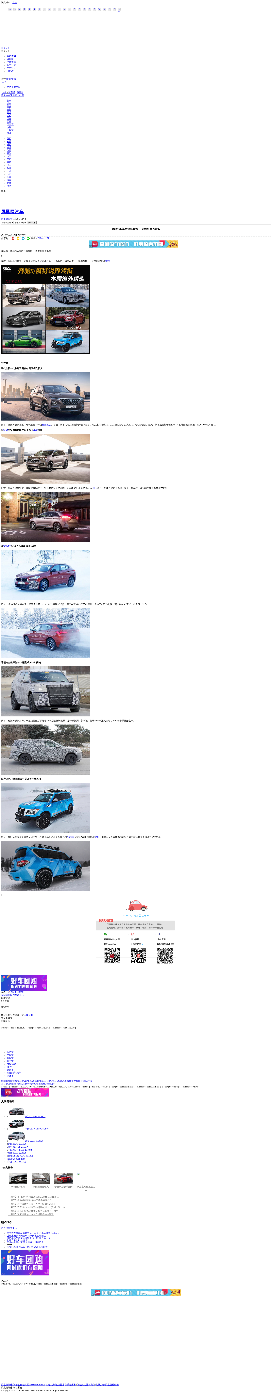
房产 (9, 159)
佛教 (9, 186)
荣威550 (51, 1084)
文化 (9, 171)
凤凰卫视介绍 (112, 1384)
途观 (10, 1144)
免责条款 (81, 1384)
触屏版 (10, 59)
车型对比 (11, 68)
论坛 (9, 127)
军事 (9, 177)
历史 (9, 174)
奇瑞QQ (43, 1084)
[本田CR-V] (16, 1128)
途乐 (97, 837)
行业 (9, 133)
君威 (8, 1081)
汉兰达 (28, 1116)
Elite (95, 488)
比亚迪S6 (18, 1084)
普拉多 (68, 1081)
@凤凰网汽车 (17, 992)
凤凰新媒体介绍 (9, 1384)
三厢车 (10, 1055)
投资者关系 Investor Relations (31, 1384)
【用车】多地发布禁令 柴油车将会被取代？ (30, 1200)
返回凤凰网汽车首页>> (12, 995)
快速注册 (10, 95)
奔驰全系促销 (18, 1186)
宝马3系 (21, 1081)
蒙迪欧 (13, 1081)
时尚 (9, 153)
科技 (9, 162)
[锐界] (16, 1141)
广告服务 (50, 1384)
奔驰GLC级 (13, 1156)
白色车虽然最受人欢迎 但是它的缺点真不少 (28, 1238)
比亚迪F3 (82, 1081)
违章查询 (11, 62)
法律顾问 (90, 1384)
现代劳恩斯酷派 (31, 1084)
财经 (9, 144)
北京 (14, 2)
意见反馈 (100, 1384)
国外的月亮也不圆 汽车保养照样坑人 (25, 1242)
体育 (9, 150)
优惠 (9, 118)
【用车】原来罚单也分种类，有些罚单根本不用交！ (34, 1211)
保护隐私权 (70, 1384)
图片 (9, 112)
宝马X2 (7, 546)
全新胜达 (46, 425)
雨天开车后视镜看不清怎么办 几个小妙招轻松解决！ (33, 1233)
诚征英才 (59, 1384)
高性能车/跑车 (14, 1072)
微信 (13, 79)
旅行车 (10, 1070)
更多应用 (5, 48)
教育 (9, 168)
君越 (89, 1081)
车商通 (11, 92)
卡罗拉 (74, 1081)
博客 (9, 180)
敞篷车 (10, 1075)
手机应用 (11, 56)
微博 (8, 79)
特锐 (5, 430)
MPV (9, 1067)
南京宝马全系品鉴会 (86, 1188)
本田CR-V (30, 1128)
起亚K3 (28, 1081)
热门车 (10, 1052)
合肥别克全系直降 (63, 1186)
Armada (70, 837)
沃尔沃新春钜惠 (41, 1186)
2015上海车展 (13, 87)
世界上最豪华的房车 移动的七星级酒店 (26, 1235)
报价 (9, 115)
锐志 (62, 1081)
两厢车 (10, 1058)
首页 (9, 138)
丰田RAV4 (13, 1150)
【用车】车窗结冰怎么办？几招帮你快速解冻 (31, 1214)
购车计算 (11, 65)
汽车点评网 (43, 238)
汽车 (9, 156)
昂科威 (11, 1147)
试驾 (9, 103)
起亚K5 (40, 1081)
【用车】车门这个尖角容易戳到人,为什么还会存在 (33, 1197)
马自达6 (48, 1081)
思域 (34, 1081)
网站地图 (19, 95)
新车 (9, 100)
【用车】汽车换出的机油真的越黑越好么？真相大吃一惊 (36, 1207)
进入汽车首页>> (9, 1228)
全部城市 (119, 9)
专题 (4, 92)
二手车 (10, 130)
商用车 (20, 92)
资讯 (9, 141)
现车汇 (10, 124)
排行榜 (10, 71)
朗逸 (10, 1161)
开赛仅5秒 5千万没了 (17, 1240)
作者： (4, 992)
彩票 (9, 183)
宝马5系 (56, 1081)
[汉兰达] (16, 1116)
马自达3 (5, 1084)
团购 (9, 121)
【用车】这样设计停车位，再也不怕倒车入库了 (32, 1204)
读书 (9, 165)
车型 (9, 109)
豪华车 (10, 1061)
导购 (9, 106)
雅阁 (3, 1081)
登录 (3, 95)
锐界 (27, 1141)
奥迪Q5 (11, 1158)
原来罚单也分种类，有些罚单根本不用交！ (28, 1247)
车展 (4, 82)
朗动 (11, 1084)
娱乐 (9, 147)
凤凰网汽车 (12, 211)
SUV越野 (11, 1064)
